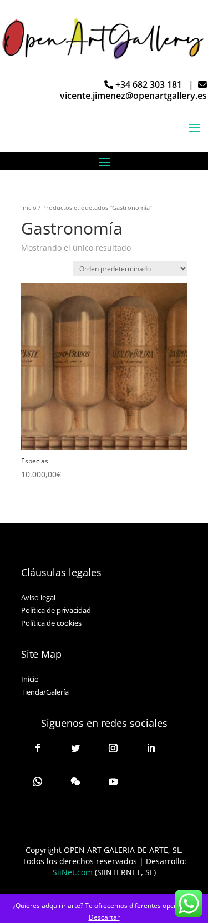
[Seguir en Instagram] (113, 748)
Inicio (29, 207)
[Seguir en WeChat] (75, 781)
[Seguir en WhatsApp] (37, 781)
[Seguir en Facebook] (37, 748)
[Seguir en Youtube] (113, 781)
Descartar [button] (104, 917)
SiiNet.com (73, 872)
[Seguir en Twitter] (75, 748)
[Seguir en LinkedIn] (150, 748)
